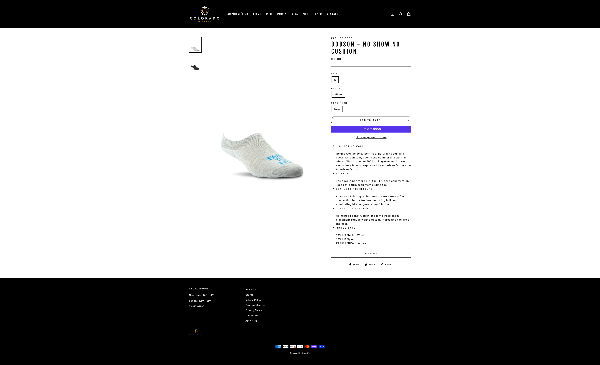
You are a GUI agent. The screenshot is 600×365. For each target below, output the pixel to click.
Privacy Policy (253, 310)
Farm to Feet (341, 38)
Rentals (332, 14)
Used (318, 14)
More (306, 14)
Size (334, 73)
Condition (339, 102)
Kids (295, 14)
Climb (257, 14)
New (337, 109)
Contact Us (251, 315)
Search (249, 294)
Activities (251, 320)
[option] (262, 113)
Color (336, 88)
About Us (250, 289)
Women (282, 14)
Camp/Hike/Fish (237, 14)
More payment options (371, 137)
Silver (338, 94)
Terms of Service (255, 305)
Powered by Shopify (300, 353)
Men (269, 14)
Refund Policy (253, 299)
